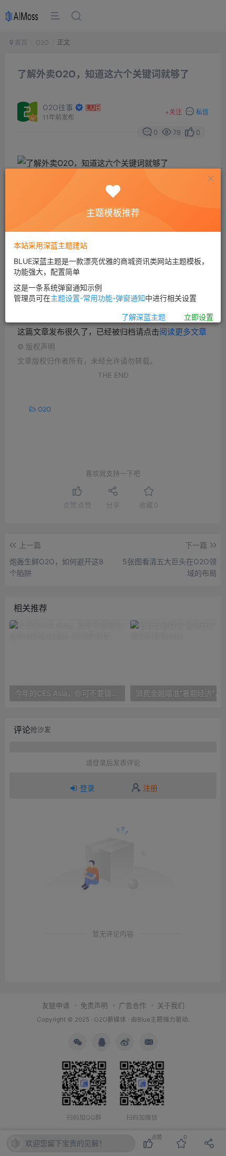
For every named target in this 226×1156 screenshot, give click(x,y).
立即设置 (198, 316)
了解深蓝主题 (143, 316)
